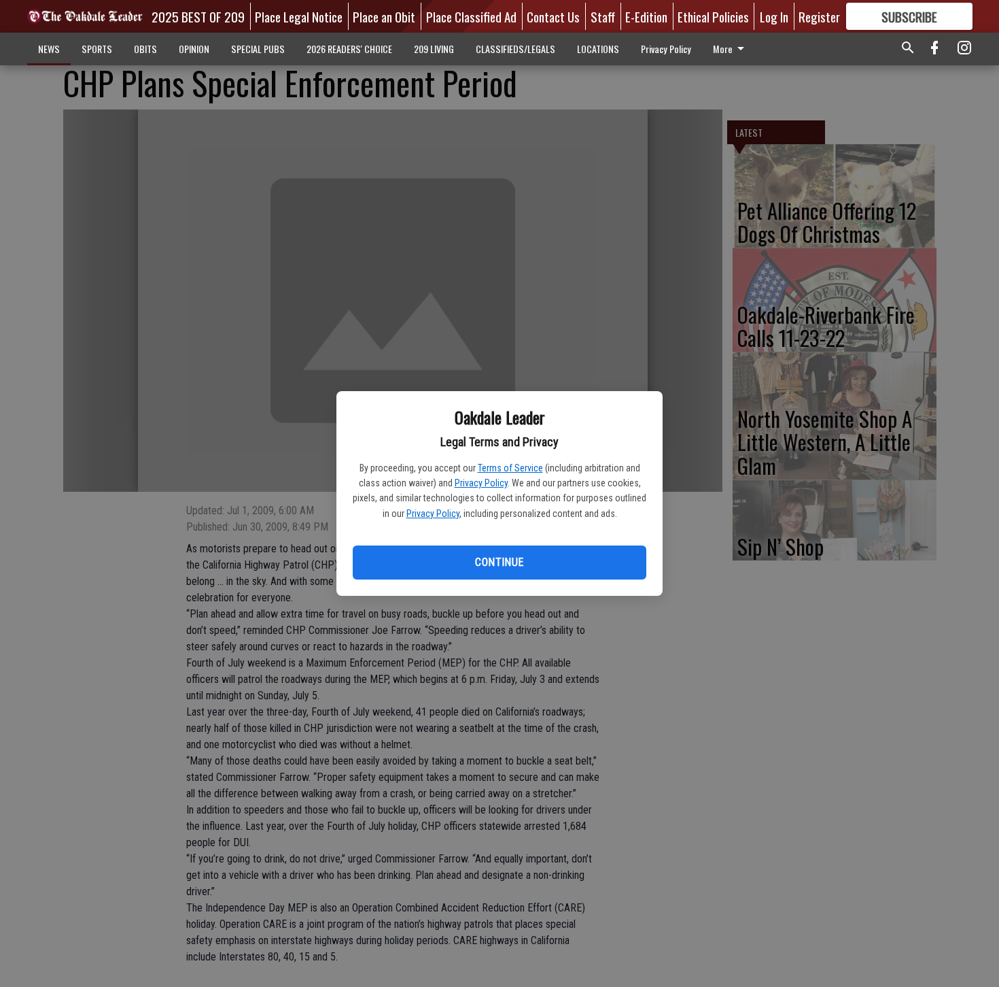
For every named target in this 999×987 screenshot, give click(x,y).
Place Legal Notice (299, 16)
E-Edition (646, 16)
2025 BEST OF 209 (198, 16)
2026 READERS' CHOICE (349, 48)
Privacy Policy (481, 483)
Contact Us (553, 16)
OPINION (194, 48)
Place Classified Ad (471, 16)
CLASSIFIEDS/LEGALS (515, 48)
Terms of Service (510, 468)
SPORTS (97, 48)
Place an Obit (384, 16)
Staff (603, 16)
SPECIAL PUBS (258, 48)
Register (819, 16)
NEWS (49, 48)
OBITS (145, 48)
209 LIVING (434, 48)
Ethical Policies (713, 16)
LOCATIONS (598, 48)
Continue (499, 562)
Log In (774, 16)
